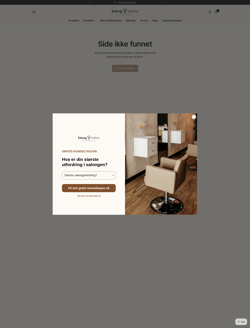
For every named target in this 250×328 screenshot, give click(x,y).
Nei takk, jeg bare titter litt (89, 195)
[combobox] (88, 175)
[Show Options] (113, 175)
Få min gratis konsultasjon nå (88, 188)
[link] (89, 138)
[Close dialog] (194, 117)
